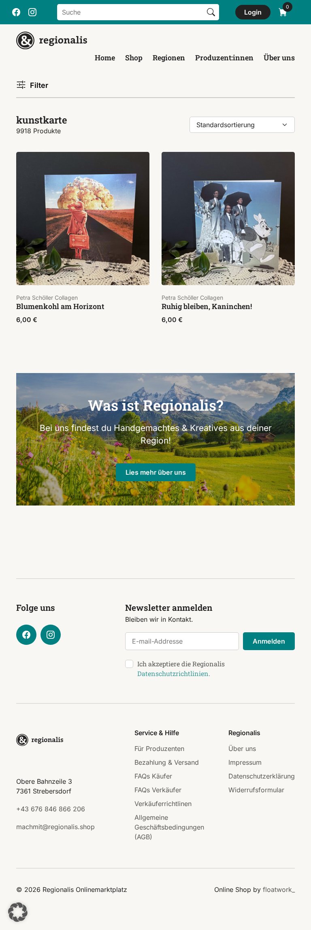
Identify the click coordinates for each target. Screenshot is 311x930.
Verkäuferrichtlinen (163, 804)
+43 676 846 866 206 (50, 809)
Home (105, 57)
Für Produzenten (159, 748)
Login (253, 12)
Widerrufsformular (256, 790)
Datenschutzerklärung (261, 776)
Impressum (245, 762)
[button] (18, 912)
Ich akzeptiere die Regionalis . (181, 668)
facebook (16, 12)
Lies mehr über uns (156, 472)
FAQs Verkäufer (157, 790)
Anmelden (269, 641)
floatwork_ (279, 889)
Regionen (169, 57)
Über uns (279, 57)
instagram (32, 12)
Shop (134, 57)
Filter (39, 85)
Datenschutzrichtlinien (173, 673)
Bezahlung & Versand (166, 762)
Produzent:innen (224, 57)
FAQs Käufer (153, 776)
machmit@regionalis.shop (55, 827)
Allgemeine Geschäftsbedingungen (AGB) (169, 827)
